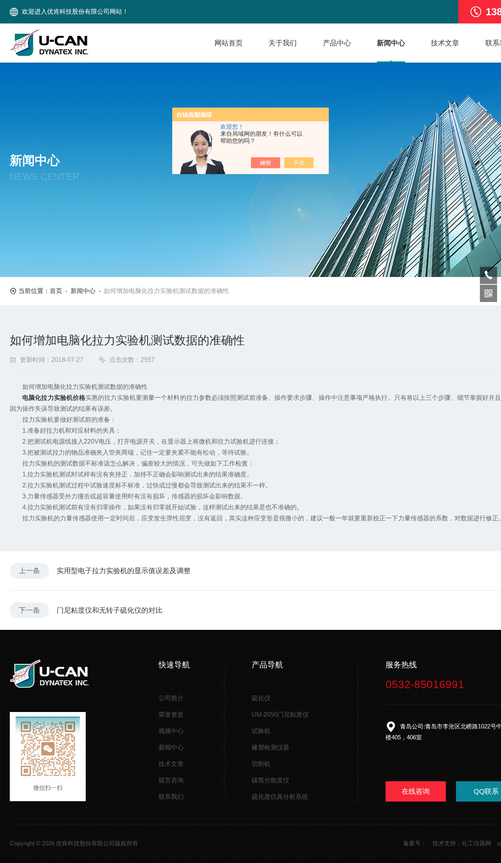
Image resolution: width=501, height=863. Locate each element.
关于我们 (283, 43)
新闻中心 (391, 43)
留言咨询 (171, 780)
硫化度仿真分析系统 (280, 796)
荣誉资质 (171, 714)
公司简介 (171, 698)
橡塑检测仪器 (270, 747)
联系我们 (171, 796)
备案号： (415, 843)
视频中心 (171, 731)
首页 (56, 291)
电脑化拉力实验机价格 (53, 397)
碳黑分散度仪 (270, 780)
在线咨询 (416, 791)
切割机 (261, 764)
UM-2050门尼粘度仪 (280, 714)
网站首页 (228, 43)
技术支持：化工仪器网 (462, 843)
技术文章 (445, 43)
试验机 (261, 731)
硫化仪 (261, 698)
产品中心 (337, 43)
